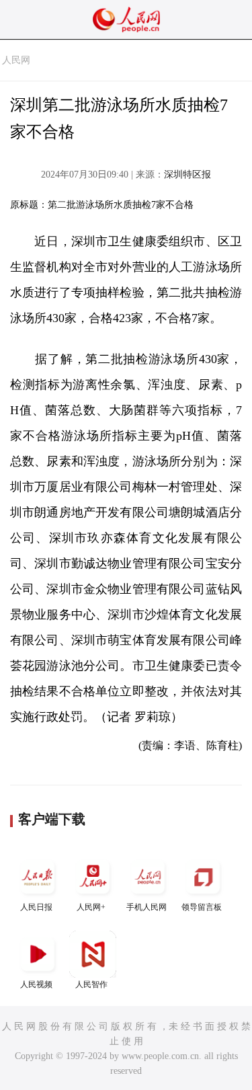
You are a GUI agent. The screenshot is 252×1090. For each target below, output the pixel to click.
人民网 (16, 60)
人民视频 (36, 984)
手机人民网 (146, 907)
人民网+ (91, 907)
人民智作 (91, 984)
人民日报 (36, 907)
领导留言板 (201, 907)
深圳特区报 (187, 174)
